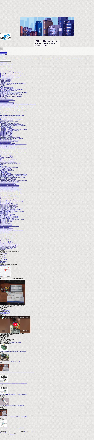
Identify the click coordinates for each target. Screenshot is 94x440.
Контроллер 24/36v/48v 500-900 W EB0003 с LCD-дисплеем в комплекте (13, 394)
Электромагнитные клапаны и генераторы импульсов (10, 77)
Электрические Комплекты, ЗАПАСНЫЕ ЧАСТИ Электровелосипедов (13, 180)
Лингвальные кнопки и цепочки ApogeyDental (8, 145)
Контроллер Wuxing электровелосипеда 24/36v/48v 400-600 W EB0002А (13, 416)
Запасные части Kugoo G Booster (6, 215)
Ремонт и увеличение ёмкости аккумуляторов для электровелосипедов (13, 351)
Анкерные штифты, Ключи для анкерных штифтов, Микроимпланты (13, 111)
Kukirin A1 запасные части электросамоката (8, 198)
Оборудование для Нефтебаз (5, 79)
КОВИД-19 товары (3, 158)
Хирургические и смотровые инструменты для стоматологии (11, 124)
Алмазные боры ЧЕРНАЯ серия (6, 135)
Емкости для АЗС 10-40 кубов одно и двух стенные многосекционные (13, 83)
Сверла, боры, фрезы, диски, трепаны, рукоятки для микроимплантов (13, 125)
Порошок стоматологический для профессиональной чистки (11, 119)
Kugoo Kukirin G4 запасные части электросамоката (9, 217)
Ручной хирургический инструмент (6, 127)
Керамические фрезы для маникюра (6, 160)
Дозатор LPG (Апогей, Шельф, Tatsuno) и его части (9, 93)
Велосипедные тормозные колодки (6, 228)
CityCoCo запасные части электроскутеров (8, 178)
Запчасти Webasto (3, 97)
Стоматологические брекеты (5, 142)
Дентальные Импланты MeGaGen (6, 155)
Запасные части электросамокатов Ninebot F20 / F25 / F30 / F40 (11, 208)
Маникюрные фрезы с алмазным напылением (8, 162)
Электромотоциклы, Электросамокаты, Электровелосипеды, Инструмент (13, 175)
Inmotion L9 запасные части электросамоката (8, 187)
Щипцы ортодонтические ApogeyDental (7, 143)
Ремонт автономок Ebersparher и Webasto (7, 100)
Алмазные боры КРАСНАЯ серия (6, 132)
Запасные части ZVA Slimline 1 (5, 66)
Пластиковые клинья (4, 122)
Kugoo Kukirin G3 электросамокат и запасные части (9, 191)
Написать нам (2, 262)
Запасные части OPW (4, 68)
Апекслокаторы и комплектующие (6, 139)
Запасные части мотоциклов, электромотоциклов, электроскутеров (12, 177)
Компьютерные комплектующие (6, 169)
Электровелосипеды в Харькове (15, 342)
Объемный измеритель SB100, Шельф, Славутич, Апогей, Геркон (12, 71)
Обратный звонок (6, 310)
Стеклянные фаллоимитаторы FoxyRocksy (8, 236)
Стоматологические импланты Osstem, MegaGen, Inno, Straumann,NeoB (13, 151)
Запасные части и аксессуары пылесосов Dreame (9, 245)
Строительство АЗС (3, 82)
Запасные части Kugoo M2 (5, 213)
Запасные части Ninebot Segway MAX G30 (8, 207)
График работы (3, 265)
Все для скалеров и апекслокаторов (6, 136)
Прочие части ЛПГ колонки (5, 91)
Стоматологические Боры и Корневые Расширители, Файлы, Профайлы (13, 129)
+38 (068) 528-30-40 (3, 253)
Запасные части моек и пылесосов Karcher (8, 247)
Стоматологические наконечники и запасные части (9, 140)
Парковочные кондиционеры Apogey (7, 103)
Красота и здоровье (3, 171)
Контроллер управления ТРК (5, 80)
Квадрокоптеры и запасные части (6, 168)
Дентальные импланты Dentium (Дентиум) (8, 153)
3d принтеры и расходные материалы (7, 170)
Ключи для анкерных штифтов (5, 113)
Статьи (1, 57)
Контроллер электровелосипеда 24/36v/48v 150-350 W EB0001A (12, 405)
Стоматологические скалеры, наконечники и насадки (10, 137)
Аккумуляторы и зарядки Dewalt (6, 224)
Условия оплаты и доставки (5, 312)
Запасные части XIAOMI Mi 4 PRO (6, 203)
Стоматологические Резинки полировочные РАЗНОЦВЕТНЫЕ (12, 109)
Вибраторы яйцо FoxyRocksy (5, 239)
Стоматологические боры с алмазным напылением (9, 130)
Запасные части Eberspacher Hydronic (7, 102)
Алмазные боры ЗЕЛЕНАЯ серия (6, 133)
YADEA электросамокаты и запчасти (7, 218)
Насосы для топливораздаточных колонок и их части (10, 74)
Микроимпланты (3, 114)
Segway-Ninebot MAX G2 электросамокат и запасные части (11, 209)
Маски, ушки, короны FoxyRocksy (6, 241)
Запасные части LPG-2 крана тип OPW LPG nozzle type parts (11, 89)
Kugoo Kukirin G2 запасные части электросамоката (9, 216)
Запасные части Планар (4, 101)
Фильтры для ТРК (3, 69)
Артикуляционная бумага (4, 117)
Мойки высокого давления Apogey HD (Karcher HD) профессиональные (13, 92)
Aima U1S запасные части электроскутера (8, 179)
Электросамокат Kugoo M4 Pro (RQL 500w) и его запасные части (12, 211)
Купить (1, 310)
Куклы (1, 165)
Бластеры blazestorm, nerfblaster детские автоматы (9, 167)
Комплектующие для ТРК (5, 65)
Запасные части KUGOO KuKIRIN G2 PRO (8, 193)
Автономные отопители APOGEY (6, 99)
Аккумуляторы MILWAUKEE (5, 223)
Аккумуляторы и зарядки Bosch (6, 225)
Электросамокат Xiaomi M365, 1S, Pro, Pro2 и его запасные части (12, 200)
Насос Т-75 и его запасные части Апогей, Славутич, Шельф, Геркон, (12, 75)
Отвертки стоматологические (5, 126)
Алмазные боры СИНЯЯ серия (6, 131)
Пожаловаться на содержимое (29, 431)
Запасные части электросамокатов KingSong (8, 184)
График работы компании (5, 313)
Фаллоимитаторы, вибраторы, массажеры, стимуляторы (10, 233)
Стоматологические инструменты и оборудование (9, 123)
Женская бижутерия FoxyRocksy (6, 243)
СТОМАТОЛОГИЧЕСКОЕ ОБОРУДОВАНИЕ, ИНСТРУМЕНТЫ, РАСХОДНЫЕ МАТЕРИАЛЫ (18, 104)
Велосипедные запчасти (4, 227)
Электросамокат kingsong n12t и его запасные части (9, 185)
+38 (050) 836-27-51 (3, 257)
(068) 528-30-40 (3, 50)
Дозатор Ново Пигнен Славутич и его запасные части (10, 73)
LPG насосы (2, 85)
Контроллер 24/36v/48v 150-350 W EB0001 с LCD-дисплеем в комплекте (13, 383)
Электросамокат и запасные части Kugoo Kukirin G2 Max (10, 192)
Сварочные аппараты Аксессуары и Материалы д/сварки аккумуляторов (13, 174)
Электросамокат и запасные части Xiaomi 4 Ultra (9, 204)
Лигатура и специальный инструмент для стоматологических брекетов (13, 144)
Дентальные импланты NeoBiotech (6, 156)
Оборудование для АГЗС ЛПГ (5, 84)
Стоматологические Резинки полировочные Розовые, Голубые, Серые (13, 108)
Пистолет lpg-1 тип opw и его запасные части (8, 90)
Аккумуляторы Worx (4, 222)
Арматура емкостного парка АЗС (6, 81)
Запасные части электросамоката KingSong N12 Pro (9, 186)
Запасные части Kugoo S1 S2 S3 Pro (6, 212)
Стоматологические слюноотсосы (6, 120)
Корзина (1, 53)
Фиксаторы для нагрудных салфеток (7, 118)
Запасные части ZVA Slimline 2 (5, 67)
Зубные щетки (2, 249)
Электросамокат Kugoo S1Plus (5, 202)
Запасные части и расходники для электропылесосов (10, 244)
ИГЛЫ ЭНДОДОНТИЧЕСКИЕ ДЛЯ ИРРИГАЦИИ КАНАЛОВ (12, 115)
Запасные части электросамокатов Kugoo (7, 210)
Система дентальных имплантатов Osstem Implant (9, 152)
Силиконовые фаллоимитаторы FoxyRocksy (8, 238)
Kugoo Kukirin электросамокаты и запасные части (9, 188)
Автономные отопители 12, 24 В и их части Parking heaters (11, 96)
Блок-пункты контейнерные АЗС (6, 78)
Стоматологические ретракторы (6, 128)
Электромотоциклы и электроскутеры (7, 176)
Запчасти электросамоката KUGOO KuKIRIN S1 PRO (10, 196)
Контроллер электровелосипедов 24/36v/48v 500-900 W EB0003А (12, 427)
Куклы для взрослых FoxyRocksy (6, 240)
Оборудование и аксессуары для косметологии (8, 159)
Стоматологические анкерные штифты (7, 112)
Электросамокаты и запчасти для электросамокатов (9, 181)
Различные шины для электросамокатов (7, 183)
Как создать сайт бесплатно (5, 432)
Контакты (2, 56)
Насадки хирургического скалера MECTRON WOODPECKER (11, 138)
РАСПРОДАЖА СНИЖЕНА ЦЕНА (6, 157)
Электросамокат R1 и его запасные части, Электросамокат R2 (11, 201)
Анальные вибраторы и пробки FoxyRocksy (8, 234)
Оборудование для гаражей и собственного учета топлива (11, 94)
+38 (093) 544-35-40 (3, 259)
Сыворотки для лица (4, 172)
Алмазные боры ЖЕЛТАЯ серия (6, 134)
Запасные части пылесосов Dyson (6, 248)
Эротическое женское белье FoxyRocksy (7, 242)
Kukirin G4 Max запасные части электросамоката (9, 197)
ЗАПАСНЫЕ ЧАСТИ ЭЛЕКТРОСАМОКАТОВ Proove (10, 182)
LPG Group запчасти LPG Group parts (7, 88)
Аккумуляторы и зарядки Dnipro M (6, 220)
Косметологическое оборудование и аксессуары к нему (10, 163)
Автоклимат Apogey (4, 95)
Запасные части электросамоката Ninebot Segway (9, 206)
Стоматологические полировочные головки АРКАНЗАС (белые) (12, 107)
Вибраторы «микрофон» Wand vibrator (7, 235)
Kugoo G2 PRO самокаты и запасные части (8, 214)
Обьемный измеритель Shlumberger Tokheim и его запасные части (12, 72)
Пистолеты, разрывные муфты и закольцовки (8, 76)
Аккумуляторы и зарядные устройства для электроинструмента (12, 219)
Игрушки (1, 164)
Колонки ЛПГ (2, 86)
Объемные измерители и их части (6, 70)
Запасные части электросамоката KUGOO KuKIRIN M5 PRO (11, 194)
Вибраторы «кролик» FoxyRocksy (6, 237)
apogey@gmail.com (3, 261)
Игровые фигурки (3, 166)
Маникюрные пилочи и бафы (5, 173)
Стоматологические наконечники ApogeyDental (9, 141)
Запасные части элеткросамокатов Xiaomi (8, 199)
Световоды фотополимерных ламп (6, 149)
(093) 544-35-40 (3, 54)
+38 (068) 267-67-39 (3, 255)
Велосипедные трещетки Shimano (6, 229)
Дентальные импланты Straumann (6, 154)
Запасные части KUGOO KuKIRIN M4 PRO (8, 195)
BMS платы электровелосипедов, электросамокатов (9, 226)
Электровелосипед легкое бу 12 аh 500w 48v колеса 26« (10, 361)
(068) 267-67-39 (3, 52)
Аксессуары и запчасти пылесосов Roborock (8, 246)
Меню (6, 53)
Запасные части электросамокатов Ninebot (8, 205)
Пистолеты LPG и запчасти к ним (6, 87)
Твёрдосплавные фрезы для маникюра (7, 161)
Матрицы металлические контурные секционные (9, 121)
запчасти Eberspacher (4, 98)
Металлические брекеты (4, 146)
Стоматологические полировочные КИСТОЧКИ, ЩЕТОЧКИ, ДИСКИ (13, 110)
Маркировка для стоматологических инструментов (9, 116)
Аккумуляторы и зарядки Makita (6, 221)
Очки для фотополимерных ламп (6, 150)
